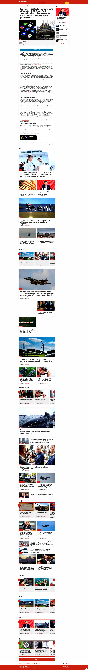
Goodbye (33, 667)
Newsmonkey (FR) (28, 667)
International (21, 497)
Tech (20, 39)
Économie (23, 3)
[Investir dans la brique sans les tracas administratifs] (26, 503)
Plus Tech (65, 43)
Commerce (20, 326)
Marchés (30, 3)
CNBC (21, 69)
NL (68, 1)
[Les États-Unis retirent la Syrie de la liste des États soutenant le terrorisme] (24, 492)
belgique (36, 510)
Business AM (27, 195)
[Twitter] (62, 663)
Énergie (20, 217)
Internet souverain (25, 120)
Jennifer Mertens (27, 41)
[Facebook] (60, 663)
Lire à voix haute (37, 49)
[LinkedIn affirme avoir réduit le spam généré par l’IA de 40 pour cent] (57, 28)
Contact (20, 663)
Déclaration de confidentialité (35, 663)
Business (20, 237)
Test (20, 648)
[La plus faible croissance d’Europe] (42, 503)
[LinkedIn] (63, 663)
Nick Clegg (29, 91)
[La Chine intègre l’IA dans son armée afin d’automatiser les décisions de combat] (46, 180)
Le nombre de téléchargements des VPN (27, 129)
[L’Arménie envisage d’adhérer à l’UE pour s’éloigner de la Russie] (37, 445)
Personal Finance (35, 3)
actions (21, 585)
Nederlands (67, 663)
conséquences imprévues (36, 64)
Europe (20, 464)
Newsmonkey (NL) (22, 667)
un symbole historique (40, 58)
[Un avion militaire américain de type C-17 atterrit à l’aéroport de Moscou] (46, 521)
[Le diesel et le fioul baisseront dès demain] (46, 301)
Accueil (19, 5)
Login (66, 1)
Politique (27, 3)
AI (50, 627)
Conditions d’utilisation (26, 663)
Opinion (21, 510)
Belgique (20, 3)
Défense (20, 170)
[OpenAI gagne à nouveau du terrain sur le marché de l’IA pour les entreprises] (57, 39)
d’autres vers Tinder (26, 127)
